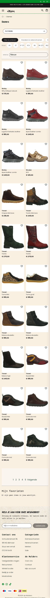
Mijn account (30, 568)
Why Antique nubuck (9, 91)
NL (41, 2)
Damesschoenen (32, 539)
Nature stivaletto (8, 335)
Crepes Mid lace (8, 213)
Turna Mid (5, 294)
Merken (28, 546)
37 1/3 (22, 45)
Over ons (29, 561)
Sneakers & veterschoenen (31, 40)
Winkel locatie (7, 568)
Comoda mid (31, 417)
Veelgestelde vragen (10, 561)
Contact (28, 565)
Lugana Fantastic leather (35, 91)
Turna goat (30, 294)
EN (44, 2)
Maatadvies (7, 576)
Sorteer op (5, 54)
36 (9, 45)
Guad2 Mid (30, 376)
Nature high (6, 376)
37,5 (28, 45)
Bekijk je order (7, 572)
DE (47, 2)
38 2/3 (40, 45)
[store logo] (11, 11)
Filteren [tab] (9, 31)
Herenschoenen (31, 543)
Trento (4, 254)
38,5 (47, 45)
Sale (26, 550)
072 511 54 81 (7, 550)
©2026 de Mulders (25, 595)
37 (16, 45)
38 (35, 45)
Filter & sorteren (10, 40)
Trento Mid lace (32, 213)
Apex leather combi (33, 132)
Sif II (27, 172)
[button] (20, 63)
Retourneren (7, 565)
